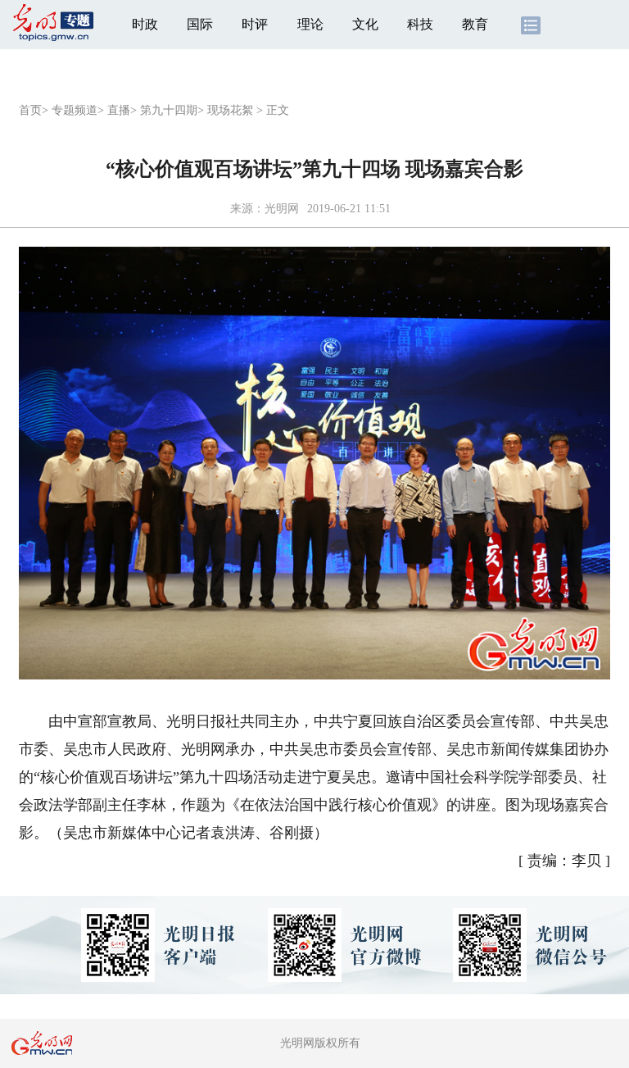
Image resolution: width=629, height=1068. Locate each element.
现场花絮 (230, 110)
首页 (30, 110)
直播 (118, 110)
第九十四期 (168, 110)
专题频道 (74, 110)
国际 (200, 24)
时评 (255, 24)
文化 (365, 24)
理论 (310, 24)
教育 (475, 24)
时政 (145, 24)
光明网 (282, 208)
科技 (420, 24)
